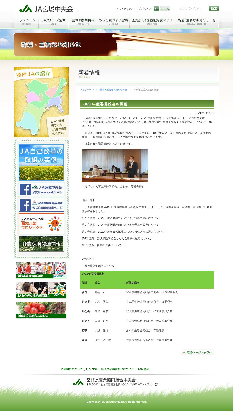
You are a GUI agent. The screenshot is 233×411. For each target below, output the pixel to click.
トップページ (87, 89)
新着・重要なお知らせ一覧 (113, 89)
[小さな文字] (156, 8)
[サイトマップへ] (125, 8)
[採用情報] (143, 369)
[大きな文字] (167, 8)
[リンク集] (91, 369)
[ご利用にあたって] (72, 369)
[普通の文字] (162, 8)
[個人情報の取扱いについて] (117, 369)
